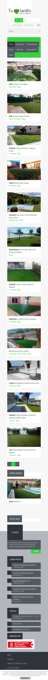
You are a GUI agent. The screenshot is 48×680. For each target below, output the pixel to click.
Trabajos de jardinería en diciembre (24, 565)
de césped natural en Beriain (19, 116)
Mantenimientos (32, 44)
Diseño (11, 50)
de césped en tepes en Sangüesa (22, 319)
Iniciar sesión (17, 25)
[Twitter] (21, 20)
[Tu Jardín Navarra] (19, 8)
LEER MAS (36, 551)
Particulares (20, 44)
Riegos (11, 55)
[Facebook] (17, 20)
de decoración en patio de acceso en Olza (24, 383)
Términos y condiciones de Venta (17, 663)
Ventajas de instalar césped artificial (24, 589)
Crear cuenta (28, 25)
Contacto (10, 659)
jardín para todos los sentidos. (19, 351)
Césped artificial (31, 50)
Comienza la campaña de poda (23, 573)
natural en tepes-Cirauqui (19, 183)
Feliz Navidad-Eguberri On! (21, 581)
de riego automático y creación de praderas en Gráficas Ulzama (22, 416)
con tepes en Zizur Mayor (18, 84)
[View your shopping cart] (39, 25)
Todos (11, 44)
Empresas (20, 50)
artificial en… (15, 501)
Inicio (9, 655)
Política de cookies (13, 668)
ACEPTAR (25, 678)
